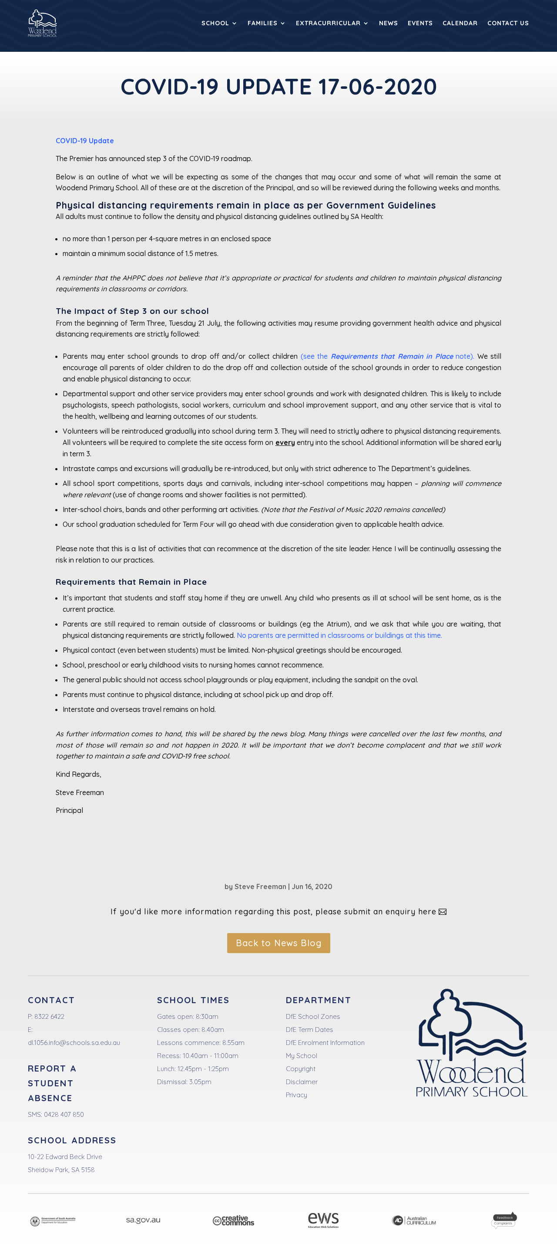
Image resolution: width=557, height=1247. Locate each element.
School (215, 23)
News (388, 23)
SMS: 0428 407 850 (56, 1114)
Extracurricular (328, 23)
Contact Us (508, 23)
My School (301, 1056)
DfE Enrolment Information (325, 1042)
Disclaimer (302, 1082)
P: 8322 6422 (46, 1016)
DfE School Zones (313, 1016)
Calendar (460, 23)
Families (263, 23)
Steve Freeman (260, 886)
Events (420, 23)
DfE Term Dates (309, 1029)
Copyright (300, 1069)
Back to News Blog (279, 942)
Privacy (296, 1095)
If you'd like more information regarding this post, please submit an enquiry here (273, 912)
